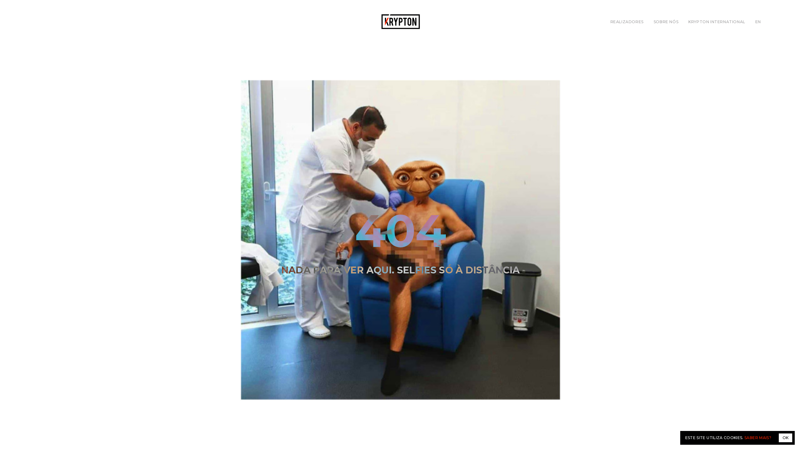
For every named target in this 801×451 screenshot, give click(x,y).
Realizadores (627, 21)
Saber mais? (757, 437)
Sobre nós (666, 21)
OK (785, 437)
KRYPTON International (716, 21)
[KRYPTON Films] (400, 21)
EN (758, 21)
